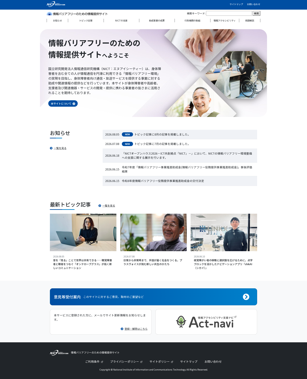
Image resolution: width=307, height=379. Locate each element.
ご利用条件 (95, 361)
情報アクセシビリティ (225, 20)
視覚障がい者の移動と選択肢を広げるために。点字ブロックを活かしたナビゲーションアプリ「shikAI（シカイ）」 (223, 264)
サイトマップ (236, 4)
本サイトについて (61, 103)
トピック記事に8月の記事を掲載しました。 (162, 134)
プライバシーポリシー (127, 361)
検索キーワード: (196, 13)
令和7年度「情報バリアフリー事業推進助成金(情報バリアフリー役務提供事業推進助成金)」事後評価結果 (187, 169)
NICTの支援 (121, 20)
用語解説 (249, 20)
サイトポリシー (163, 361)
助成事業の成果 (157, 20)
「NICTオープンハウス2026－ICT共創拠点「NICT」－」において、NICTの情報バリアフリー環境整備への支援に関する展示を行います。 (187, 155)
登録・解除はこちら (136, 329)
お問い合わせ (253, 4)
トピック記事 (86, 20)
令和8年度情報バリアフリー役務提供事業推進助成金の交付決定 (163, 181)
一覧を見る (60, 148)
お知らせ (57, 20)
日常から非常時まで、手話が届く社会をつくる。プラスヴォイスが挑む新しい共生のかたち (152, 262)
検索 (256, 13)
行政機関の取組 (192, 20)
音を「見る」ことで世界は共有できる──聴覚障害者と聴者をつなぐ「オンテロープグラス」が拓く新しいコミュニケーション (82, 264)
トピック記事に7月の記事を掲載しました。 (162, 144)
